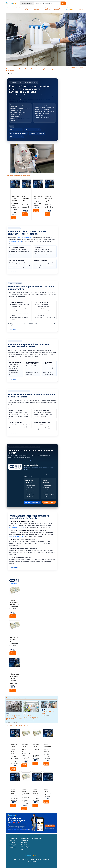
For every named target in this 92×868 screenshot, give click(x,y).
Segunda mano (27, 8)
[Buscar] (63, 3)
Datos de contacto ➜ (49, 502)
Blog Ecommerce (46, 8)
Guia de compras (36, 8)
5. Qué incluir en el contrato (37, 133)
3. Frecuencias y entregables (32, 129)
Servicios (18, 8)
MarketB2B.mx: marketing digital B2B (25, 847)
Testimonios (12, 847)
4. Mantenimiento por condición (18, 133)
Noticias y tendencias (57, 8)
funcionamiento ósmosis (15, 241)
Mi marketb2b (82, 8)
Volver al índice (12, 272)
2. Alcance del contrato (16, 129)
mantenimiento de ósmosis (42, 117)
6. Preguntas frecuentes (16, 136)
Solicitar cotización (13, 217)
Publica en (70, 8)
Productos (10, 8)
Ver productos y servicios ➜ (32, 502)
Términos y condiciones (35, 859)
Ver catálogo (14, 583)
